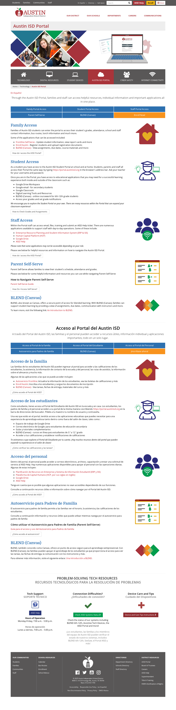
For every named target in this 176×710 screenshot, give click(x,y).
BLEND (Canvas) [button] (88, 115)
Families (26, 2)
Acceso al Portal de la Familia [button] (36, 345)
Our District (73, 15)
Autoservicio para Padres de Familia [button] (36, 351)
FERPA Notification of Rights (152, 684)
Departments (114, 15)
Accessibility (74, 687)
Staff (50, 2)
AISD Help (20, 241)
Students (16, 2)
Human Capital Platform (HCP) (30, 235)
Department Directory (124, 662)
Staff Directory (121, 669)
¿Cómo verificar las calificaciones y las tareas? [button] (32, 448)
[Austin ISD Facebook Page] (77, 672)
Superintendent (148, 676)
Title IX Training (147, 680)
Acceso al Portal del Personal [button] (139, 345)
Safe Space (100, 3)
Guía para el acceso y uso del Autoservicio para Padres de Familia (42, 529)
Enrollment (42, 669)
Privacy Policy (92, 690)
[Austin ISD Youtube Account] (91, 672)
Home (15, 86)
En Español (81, 3)
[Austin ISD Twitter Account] (84, 672)
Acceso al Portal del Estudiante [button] (88, 345)
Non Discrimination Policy (77, 690)
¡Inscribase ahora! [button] (139, 351)
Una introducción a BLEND (79, 558)
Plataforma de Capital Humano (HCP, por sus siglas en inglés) (45, 474)
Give (161, 3)
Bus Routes (42, 665)
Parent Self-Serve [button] (36, 115)
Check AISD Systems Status (87, 614)
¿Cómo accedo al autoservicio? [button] (26, 534)
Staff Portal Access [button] (140, 109)
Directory (91, 3)
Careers (132, 15)
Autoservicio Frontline (26, 381)
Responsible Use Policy (88, 687)
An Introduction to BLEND (59, 310)
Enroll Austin (22, 145)
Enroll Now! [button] (139, 115)
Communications (152, 15)
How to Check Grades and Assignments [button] (30, 211)
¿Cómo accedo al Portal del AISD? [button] (27, 392)
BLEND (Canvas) (24, 147)
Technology (25, 86)
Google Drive (22, 238)
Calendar (41, 662)
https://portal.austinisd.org (66, 169)
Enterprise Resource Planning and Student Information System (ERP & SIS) (52, 232)
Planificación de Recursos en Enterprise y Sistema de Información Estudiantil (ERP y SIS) (58, 472)
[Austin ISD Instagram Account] (98, 672)
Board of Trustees (148, 665)
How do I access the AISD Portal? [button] (27, 153)
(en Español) (102, 687)
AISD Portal (146, 662)
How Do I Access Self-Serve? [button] (25, 289)
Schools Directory (122, 665)
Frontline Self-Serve (25, 142)
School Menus (43, 673)
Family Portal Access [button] (36, 109)
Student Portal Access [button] (88, 109)
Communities (39, 2)
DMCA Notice (103, 690)
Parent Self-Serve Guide (22, 284)
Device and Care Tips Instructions (140, 614)
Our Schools (93, 15)
